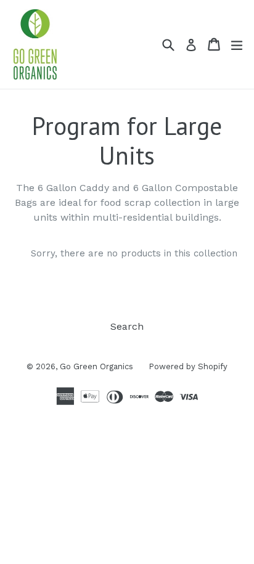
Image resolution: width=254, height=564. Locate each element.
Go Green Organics (96, 366)
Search (127, 326)
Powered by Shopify (188, 366)
